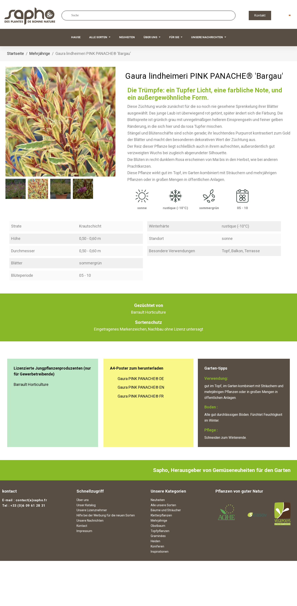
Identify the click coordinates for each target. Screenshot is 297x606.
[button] (260, 15)
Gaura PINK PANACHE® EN (141, 387)
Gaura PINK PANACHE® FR (141, 396)
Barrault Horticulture (31, 384)
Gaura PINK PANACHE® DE (141, 378)
